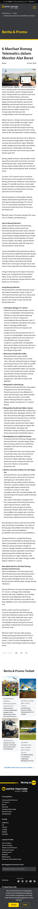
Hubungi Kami (6, 814)
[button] (33, 2)
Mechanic (5, 854)
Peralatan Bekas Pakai (9, 809)
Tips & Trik (5, 807)
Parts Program (6, 843)
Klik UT (4, 805)
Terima (13, 905)
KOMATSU (5, 823)
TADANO (5, 834)
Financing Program (8, 850)
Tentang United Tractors (19, 1)
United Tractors (6, 13)
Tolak (25, 905)
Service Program (7, 845)
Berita (15, 13)
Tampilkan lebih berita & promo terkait (18, 768)
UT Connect (6, 802)
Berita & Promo (7, 811)
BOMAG (4, 832)
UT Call (8, 1)
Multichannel (6, 857)
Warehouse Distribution (9, 848)
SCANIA (4, 830)
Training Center (7, 852)
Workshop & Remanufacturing (11, 859)
